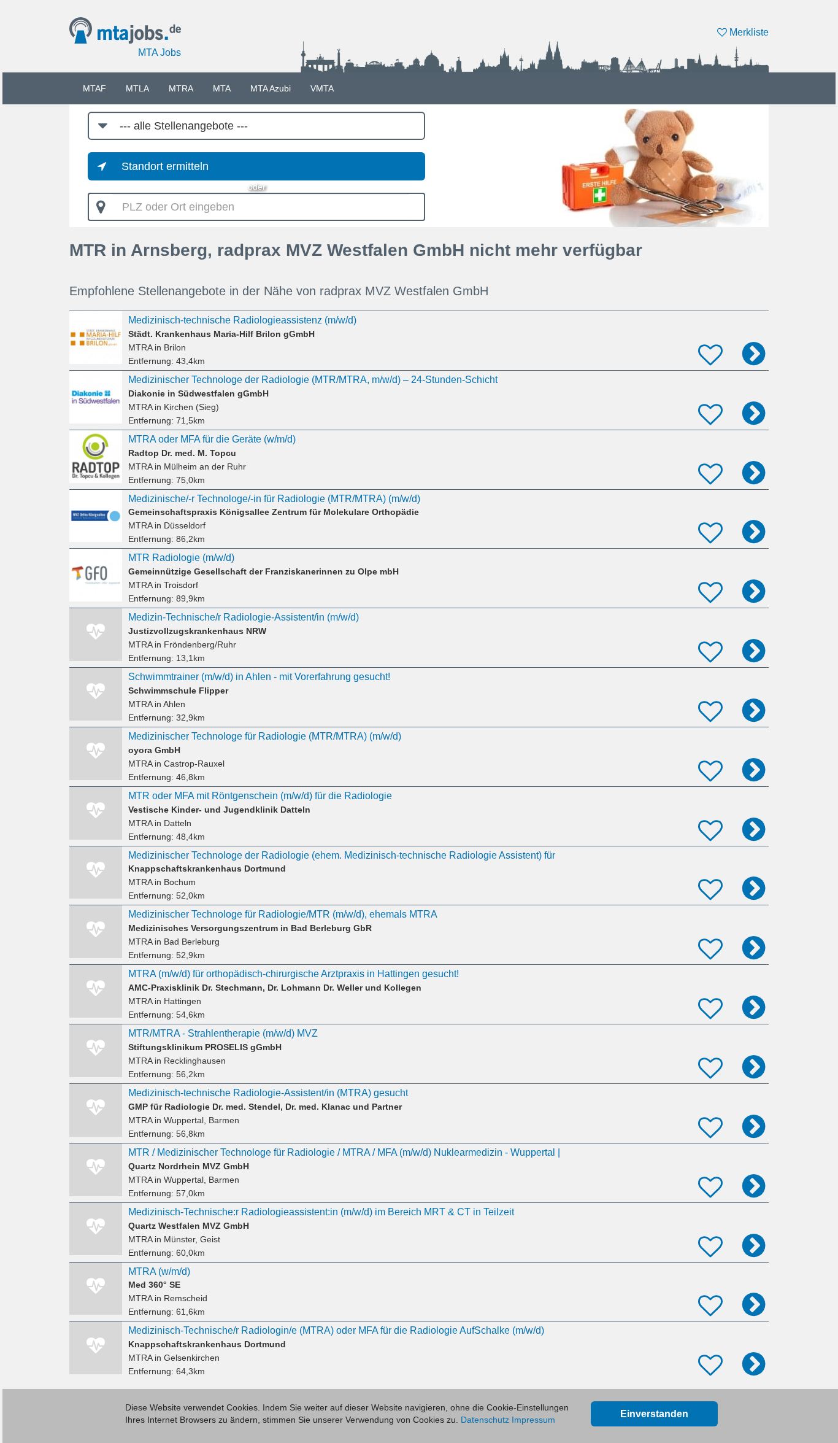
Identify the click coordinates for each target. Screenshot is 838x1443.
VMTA (322, 88)
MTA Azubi (270, 88)
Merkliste (748, 32)
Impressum (533, 1420)
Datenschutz (485, 1420)
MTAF (94, 88)
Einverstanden (654, 1414)
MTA (222, 88)
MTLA (137, 88)
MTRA (181, 88)
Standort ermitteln (165, 166)
